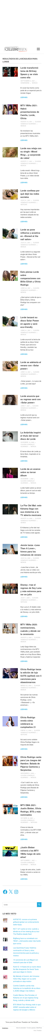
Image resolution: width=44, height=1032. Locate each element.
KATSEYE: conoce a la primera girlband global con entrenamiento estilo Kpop (26, 922)
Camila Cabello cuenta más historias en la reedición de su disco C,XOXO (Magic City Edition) (26, 988)
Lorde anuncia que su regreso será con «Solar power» (30, 399)
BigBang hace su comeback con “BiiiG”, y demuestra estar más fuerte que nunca (27, 941)
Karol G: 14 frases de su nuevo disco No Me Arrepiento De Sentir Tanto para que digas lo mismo (27, 969)
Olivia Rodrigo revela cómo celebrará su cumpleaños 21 (28, 722)
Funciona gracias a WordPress (34, 1028)
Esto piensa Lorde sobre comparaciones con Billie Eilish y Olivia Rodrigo (30, 278)
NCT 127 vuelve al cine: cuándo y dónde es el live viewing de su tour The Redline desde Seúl (26, 931)
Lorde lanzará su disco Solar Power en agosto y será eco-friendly (29, 322)
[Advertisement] (22, 22)
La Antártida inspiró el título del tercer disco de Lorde (30, 435)
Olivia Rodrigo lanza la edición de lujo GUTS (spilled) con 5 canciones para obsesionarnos (30, 676)
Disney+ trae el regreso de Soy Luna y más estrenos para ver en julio (30, 589)
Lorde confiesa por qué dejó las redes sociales (30, 194)
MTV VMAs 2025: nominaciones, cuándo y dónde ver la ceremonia (30, 629)
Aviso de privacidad (21, 1028)
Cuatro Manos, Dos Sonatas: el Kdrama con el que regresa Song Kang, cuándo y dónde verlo (25, 997)
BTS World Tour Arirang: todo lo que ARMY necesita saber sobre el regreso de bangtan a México (27, 1007)
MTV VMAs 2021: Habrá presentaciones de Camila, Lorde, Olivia (29, 112)
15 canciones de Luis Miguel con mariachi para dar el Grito (25, 961)
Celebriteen (5, 1028)
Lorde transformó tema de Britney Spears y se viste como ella (29, 72)
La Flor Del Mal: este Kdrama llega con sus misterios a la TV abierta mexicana (30, 510)
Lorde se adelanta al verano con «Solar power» (30, 365)
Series (23, 523)
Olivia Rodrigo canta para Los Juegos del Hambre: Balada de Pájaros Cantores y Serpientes (30, 763)
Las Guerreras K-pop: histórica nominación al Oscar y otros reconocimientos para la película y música (26, 952)
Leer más (23, 97)
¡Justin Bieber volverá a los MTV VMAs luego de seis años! (30, 852)
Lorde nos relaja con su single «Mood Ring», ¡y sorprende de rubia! (30, 153)
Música (34, 83)
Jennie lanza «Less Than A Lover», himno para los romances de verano (30, 549)
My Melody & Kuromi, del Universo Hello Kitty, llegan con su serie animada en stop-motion (26, 979)
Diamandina (25, 83)
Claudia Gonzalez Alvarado (31, 123)
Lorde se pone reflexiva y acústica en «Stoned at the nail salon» (30, 234)
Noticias (24, 204)
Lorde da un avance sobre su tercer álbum (30, 472)
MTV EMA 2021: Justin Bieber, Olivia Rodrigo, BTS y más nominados (30, 809)
